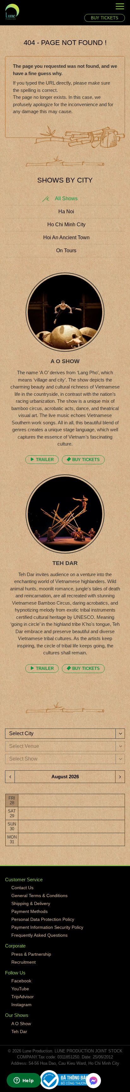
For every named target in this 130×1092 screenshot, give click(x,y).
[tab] (65, 198)
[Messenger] (93, 1080)
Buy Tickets (104, 18)
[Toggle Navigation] (104, 7)
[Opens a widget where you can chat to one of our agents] (23, 1081)
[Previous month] (10, 777)
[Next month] (120, 777)
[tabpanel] (65, 477)
